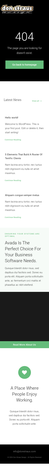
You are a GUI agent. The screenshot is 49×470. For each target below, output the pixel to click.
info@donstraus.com (24, 451)
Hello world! (11, 117)
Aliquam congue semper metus (22, 195)
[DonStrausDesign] (17, 5)
